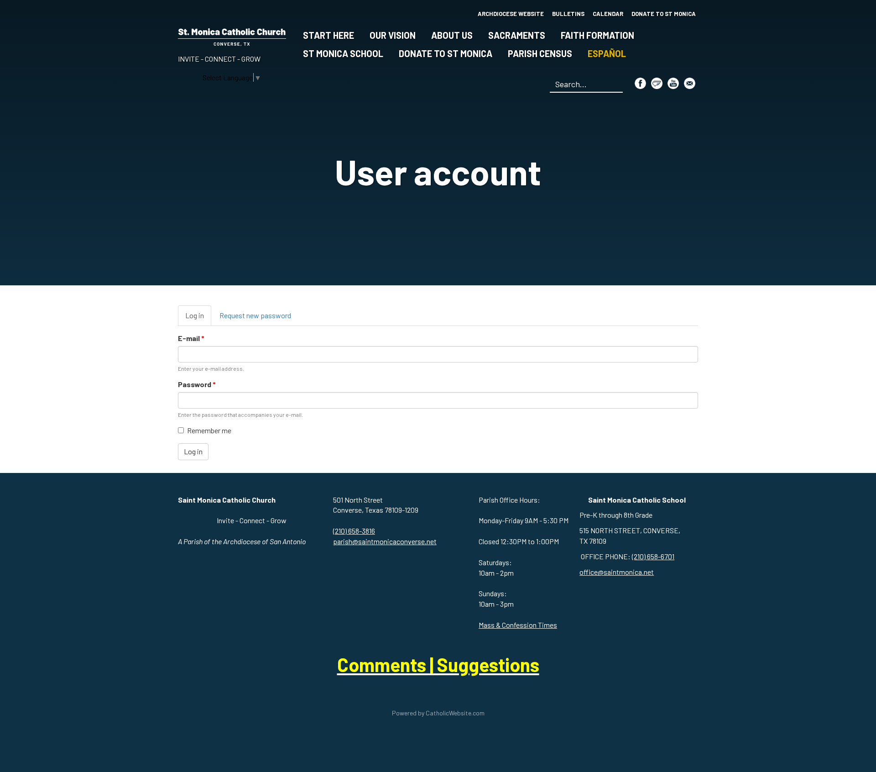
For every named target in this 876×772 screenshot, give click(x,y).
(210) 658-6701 (653, 556)
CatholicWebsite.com (455, 713)
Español (607, 53)
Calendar (608, 13)
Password (197, 384)
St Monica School (343, 53)
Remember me (209, 430)
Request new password (255, 315)
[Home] (232, 35)
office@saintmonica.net (616, 571)
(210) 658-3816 (354, 530)
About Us (452, 35)
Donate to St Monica (445, 53)
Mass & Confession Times (518, 624)
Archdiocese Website (511, 13)
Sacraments (516, 35)
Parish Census (540, 53)
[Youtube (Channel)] (673, 83)
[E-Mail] (689, 83)
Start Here (328, 35)
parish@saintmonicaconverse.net (385, 541)
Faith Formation (597, 35)
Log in (198, 318)
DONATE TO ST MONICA (663, 13)
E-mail (191, 338)
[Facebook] (640, 83)
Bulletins (568, 13)
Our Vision (393, 35)
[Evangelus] (656, 83)
